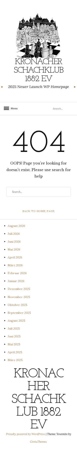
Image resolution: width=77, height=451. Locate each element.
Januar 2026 (16, 281)
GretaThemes (38, 442)
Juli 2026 (14, 234)
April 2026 (15, 257)
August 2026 (16, 226)
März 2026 (15, 265)
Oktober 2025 (17, 305)
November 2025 (19, 297)
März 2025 (15, 360)
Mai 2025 (14, 344)
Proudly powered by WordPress (26, 434)
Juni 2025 (14, 336)
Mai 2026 (14, 249)
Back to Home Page (38, 211)
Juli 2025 (14, 328)
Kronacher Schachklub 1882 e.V (38, 70)
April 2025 (15, 352)
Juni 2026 (14, 242)
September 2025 (19, 313)
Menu (13, 108)
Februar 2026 (17, 273)
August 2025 (16, 321)
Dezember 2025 (19, 289)
